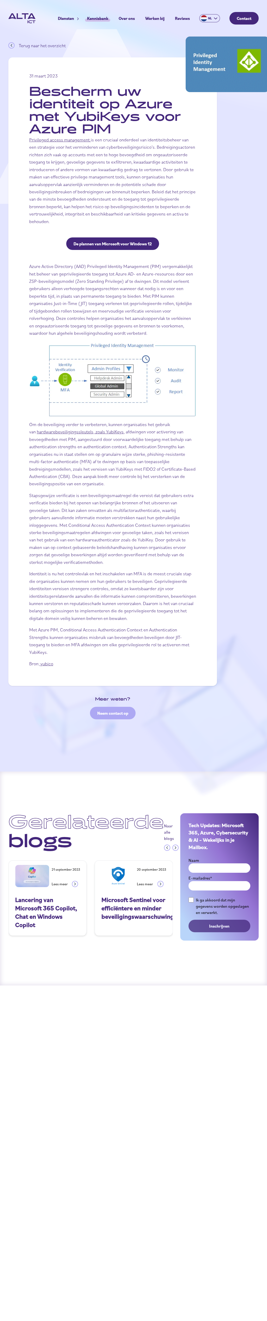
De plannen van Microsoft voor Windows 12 (113, 243)
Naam (194, 860)
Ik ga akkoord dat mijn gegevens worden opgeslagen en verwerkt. (222, 906)
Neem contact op (112, 713)
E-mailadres (200, 878)
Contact (244, 18)
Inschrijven (219, 926)
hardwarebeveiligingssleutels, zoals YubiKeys (80, 431)
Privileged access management (59, 139)
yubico (46, 663)
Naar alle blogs (169, 832)
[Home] (21, 18)
